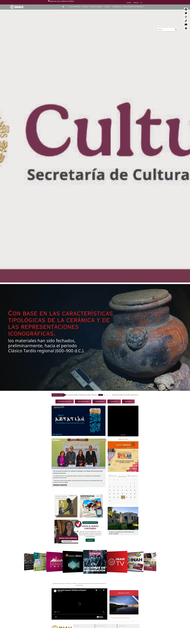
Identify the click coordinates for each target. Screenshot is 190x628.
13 (122, 490)
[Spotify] (186, 28)
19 (118, 493)
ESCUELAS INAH (99, 401)
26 (118, 497)
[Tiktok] (186, 20)
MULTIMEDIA (128, 401)
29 (130, 497)
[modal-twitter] (186, 13)
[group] (123, 421)
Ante (104, 440)
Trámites (128, 2)
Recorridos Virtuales (64, 401)
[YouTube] (186, 24)
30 (134, 497)
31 (109, 500)
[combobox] (167, 29)
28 (126, 497)
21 (126, 493)
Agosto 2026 (122, 476)
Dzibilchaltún (116, 618)
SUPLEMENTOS (114, 401)
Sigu (100, 440)
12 (118, 490)
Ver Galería (63, 485)
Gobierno (136, 2)
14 (126, 490)
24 (110, 497)
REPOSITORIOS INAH (83, 401)
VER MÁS (90, 540)
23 (134, 493)
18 (114, 493)
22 (130, 493)
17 (109, 493)
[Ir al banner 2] (123, 435)
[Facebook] (186, 9)
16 (134, 490)
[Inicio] (63, 6)
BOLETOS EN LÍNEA (124, 593)
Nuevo (129, 394)
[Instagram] (186, 16)
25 (114, 497)
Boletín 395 (56, 485)
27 (122, 497)
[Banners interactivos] (123, 421)
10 (109, 490)
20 (122, 493)
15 (130, 490)
